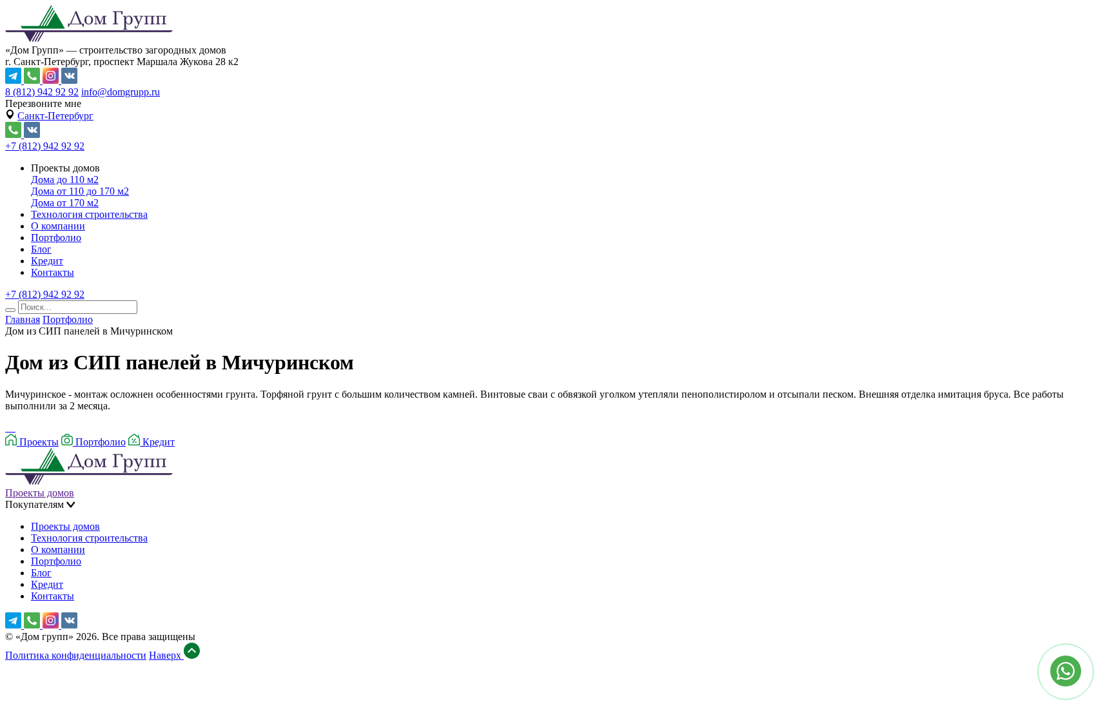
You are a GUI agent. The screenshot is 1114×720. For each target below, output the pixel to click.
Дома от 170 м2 (65, 202)
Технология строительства (89, 214)
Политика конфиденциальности (75, 655)
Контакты (52, 272)
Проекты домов (39, 492)
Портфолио (56, 237)
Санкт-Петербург (55, 115)
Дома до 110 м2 (65, 179)
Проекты (38, 441)
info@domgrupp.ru (120, 91)
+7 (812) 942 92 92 (44, 146)
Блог (41, 249)
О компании (58, 225)
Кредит (47, 260)
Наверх (166, 655)
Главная (22, 319)
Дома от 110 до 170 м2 (80, 191)
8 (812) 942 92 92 (42, 91)
